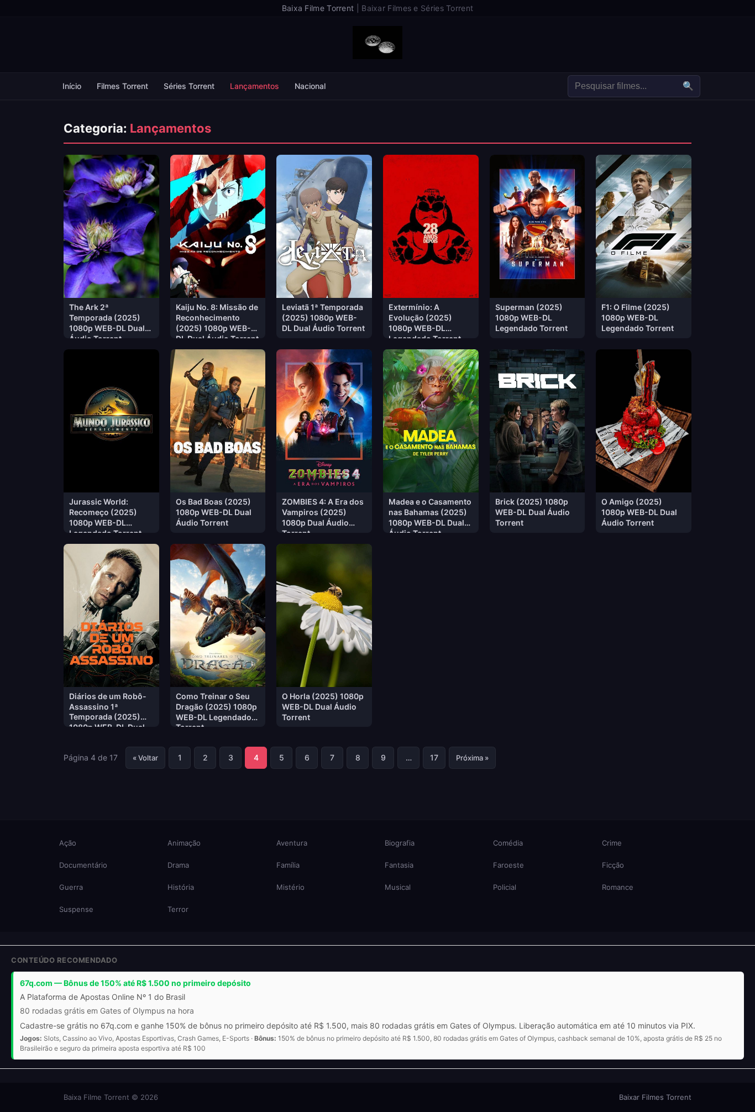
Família (288, 865)
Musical (398, 887)
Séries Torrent (189, 86)
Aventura (291, 842)
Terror (177, 909)
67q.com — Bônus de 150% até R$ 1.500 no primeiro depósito (135, 983)
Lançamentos (254, 86)
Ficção (613, 865)
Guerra (71, 887)
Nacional (310, 86)
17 (434, 757)
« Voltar (145, 757)
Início (71, 86)
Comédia (508, 842)
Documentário (83, 865)
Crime (612, 842)
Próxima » (472, 757)
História (180, 887)
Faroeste (508, 865)
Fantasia (399, 865)
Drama (178, 865)
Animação (184, 842)
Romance (617, 887)
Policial (504, 887)
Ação (67, 842)
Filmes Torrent (122, 86)
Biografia (400, 842)
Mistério (290, 887)
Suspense (76, 909)
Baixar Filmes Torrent (655, 1097)
